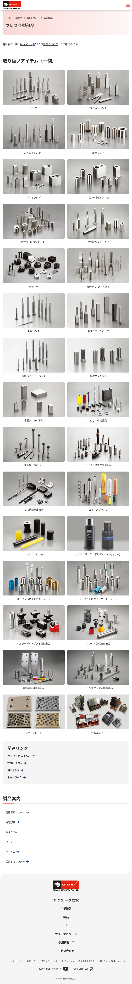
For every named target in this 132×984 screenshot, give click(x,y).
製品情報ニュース (15, 812)
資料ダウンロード (49, 961)
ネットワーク (14, 777)
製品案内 (18, 18)
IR (66, 925)
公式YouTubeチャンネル (50, 969)
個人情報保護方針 (86, 961)
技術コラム (32, 961)
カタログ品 (31, 18)
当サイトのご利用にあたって (112, 961)
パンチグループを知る (66, 900)
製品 (66, 917)
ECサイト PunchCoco (19, 756)
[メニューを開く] (127, 5)
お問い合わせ (66, 950)
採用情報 (63, 942)
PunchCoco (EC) (80, 969)
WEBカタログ (50, 44)
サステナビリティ (66, 934)
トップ (8, 18)
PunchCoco (26, 44)
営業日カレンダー (15, 861)
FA (7, 842)
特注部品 (10, 822)
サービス (10, 852)
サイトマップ (68, 961)
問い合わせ (13, 770)
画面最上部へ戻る (124, 884)
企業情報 (66, 908)
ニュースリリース (14, 961)
